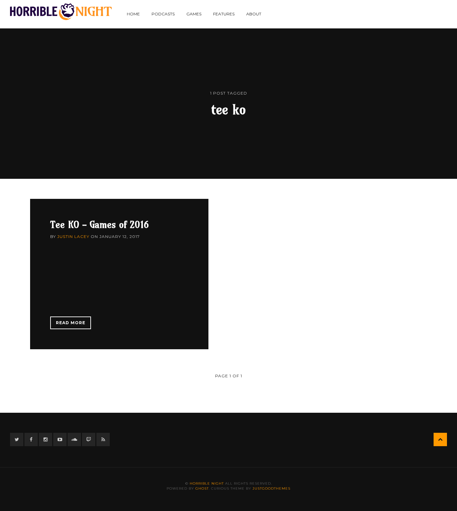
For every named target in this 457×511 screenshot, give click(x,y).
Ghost (202, 488)
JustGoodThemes (271, 488)
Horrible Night (207, 483)
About (253, 13)
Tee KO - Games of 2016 (99, 224)
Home (133, 13)
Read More (70, 322)
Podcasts (163, 13)
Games (193, 13)
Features (224, 13)
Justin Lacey (73, 236)
